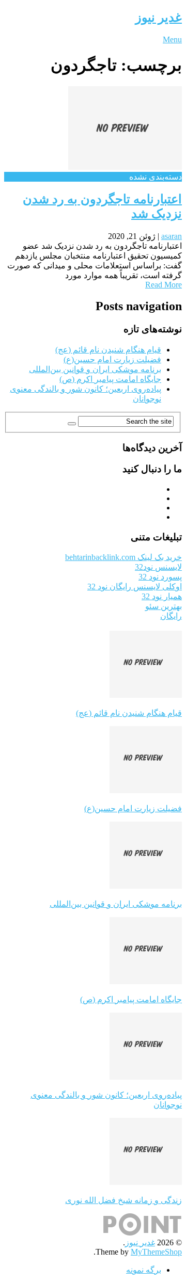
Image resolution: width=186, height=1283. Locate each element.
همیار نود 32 (162, 596)
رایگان (171, 616)
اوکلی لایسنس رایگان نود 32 (134, 586)
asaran (171, 236)
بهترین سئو (163, 606)
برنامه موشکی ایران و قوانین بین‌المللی (95, 369)
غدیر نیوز (158, 17)
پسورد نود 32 (160, 576)
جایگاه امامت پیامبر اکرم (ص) (110, 379)
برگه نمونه (143, 1269)
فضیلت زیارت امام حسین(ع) (112, 359)
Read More (163, 284)
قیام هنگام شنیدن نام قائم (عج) (108, 349)
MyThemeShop (156, 1251)
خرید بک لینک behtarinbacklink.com (123, 557)
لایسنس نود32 (158, 567)
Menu (172, 39)
